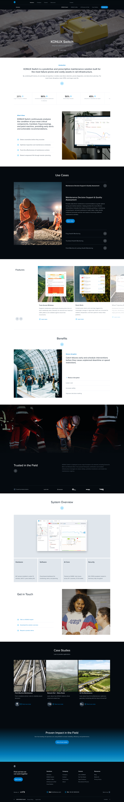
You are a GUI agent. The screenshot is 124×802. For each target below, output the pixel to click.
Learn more (63, 50)
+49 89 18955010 (73, 792)
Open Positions (82, 779)
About (64, 781)
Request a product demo (27, 630)
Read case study (26, 704)
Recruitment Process (83, 781)
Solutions (32, 2)
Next (21, 319)
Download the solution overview (29, 625)
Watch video (70, 221)
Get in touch (18, 779)
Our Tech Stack (82, 777)
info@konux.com (55, 792)
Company (39, 2)
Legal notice (38, 799)
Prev (17, 319)
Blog (95, 774)
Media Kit (96, 777)
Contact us (104, 7)
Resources (53, 2)
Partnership (65, 779)
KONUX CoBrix (74, 7)
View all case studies (62, 742)
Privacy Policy (97, 779)
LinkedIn (106, 799)
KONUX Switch (64, 7)
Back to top (105, 792)
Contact (71, 2)
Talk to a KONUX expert (26, 619)
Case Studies (95, 7)
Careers (46, 2)
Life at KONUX (82, 774)
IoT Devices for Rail (85, 7)
